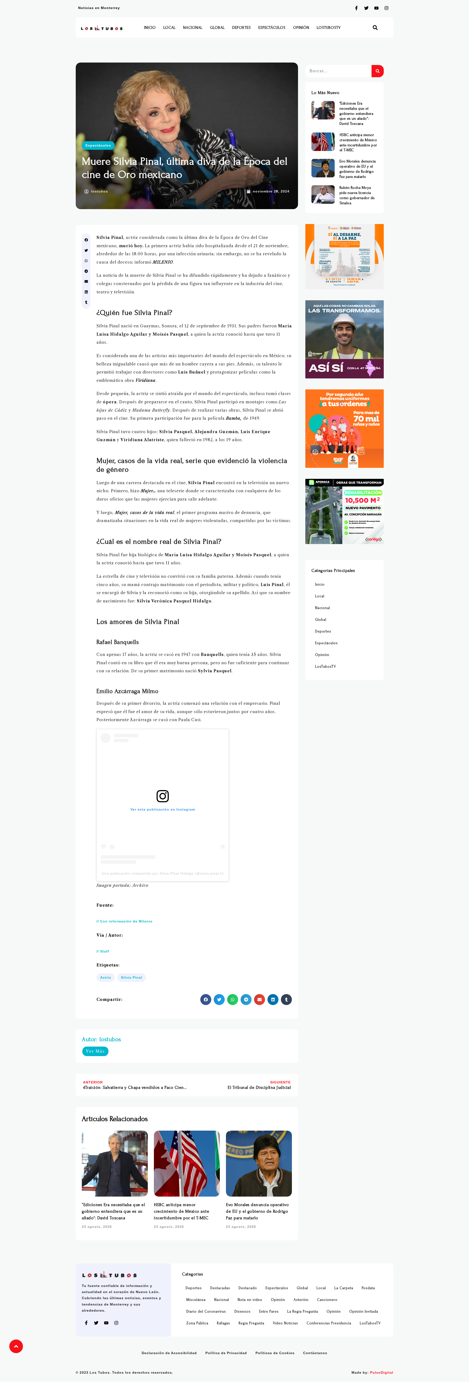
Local (169, 27)
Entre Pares (269, 1311)
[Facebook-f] (356, 8)
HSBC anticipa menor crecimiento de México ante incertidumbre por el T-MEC (181, 1211)
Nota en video (250, 1300)
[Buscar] (378, 71)
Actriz (105, 977)
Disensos (242, 1311)
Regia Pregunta (251, 1323)
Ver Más (95, 1051)
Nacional (193, 27)
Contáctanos (315, 1353)
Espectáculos (272, 27)
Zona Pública (197, 1323)
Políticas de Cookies (275, 1353)
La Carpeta (343, 1288)
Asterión (301, 1300)
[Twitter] (366, 8)
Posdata (368, 1288)
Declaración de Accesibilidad (169, 1353)
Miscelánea (196, 1300)
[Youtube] (376, 8)
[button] (375, 28)
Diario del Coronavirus (206, 1311)
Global (217, 27)
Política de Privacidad (226, 1353)
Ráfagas (223, 1323)
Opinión (301, 27)
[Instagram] (386, 8)
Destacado (248, 1288)
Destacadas (220, 1288)
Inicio (150, 27)
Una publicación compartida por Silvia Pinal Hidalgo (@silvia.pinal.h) (163, 873)
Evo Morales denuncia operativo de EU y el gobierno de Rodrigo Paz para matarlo (257, 1211)
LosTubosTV (329, 27)
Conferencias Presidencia (329, 1323)
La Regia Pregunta (302, 1311)
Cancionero (327, 1300)
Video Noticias (285, 1323)
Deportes (241, 27)
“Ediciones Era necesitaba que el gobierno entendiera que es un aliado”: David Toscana (113, 1211)
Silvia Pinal (131, 977)
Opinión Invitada (363, 1311)
